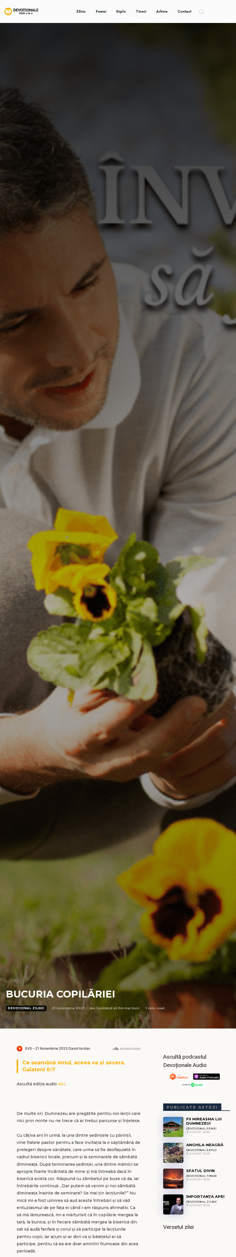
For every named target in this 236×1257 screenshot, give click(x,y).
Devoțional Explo (201, 1150)
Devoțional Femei (201, 1128)
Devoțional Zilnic (26, 1008)
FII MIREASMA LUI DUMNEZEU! (204, 1121)
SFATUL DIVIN (200, 1170)
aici (61, 1083)
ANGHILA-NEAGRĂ (204, 1144)
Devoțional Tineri (201, 1175)
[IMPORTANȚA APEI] (173, 1204)
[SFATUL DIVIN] (173, 1179)
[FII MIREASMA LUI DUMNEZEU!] (173, 1127)
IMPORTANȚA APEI (205, 1196)
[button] (201, 11)
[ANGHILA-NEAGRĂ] (173, 1153)
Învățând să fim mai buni (118, 1008)
